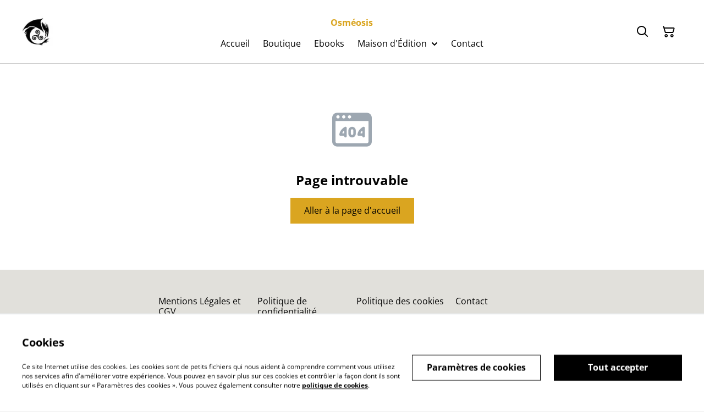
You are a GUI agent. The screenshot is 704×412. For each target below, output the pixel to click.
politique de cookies (335, 384)
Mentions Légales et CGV (199, 306)
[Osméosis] (37, 31)
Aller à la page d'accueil (352, 210)
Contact (471, 301)
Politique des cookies (400, 301)
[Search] (642, 32)
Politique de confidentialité (287, 306)
